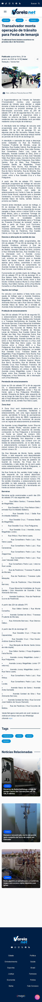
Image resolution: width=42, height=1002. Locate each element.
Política (33, 955)
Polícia (33, 980)
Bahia (11, 986)
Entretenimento (11, 962)
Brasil (33, 968)
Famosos (33, 974)
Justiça (11, 974)
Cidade (11, 955)
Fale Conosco (32, 986)
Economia (11, 980)
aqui (10, 718)
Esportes (11, 968)
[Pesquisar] (39, 3)
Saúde (32, 962)
